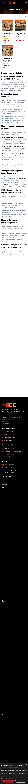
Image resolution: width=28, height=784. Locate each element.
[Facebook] (10, 477)
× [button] (26, 764)
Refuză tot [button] (21, 781)
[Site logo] (14, 2)
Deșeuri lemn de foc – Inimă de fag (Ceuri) (7, 60)
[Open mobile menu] (1, 2)
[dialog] (14, 773)
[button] (14, 778)
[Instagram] (7, 477)
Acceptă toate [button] (8, 781)
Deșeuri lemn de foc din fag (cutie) (20, 34)
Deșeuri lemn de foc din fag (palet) (7, 34)
